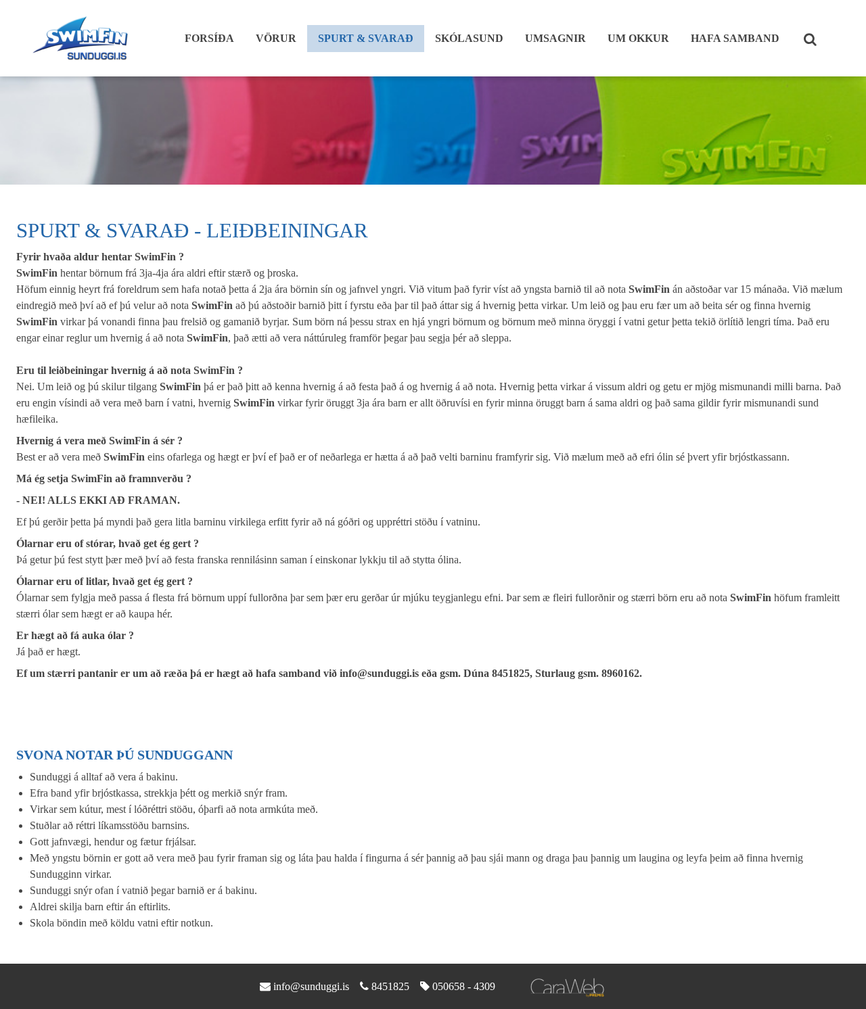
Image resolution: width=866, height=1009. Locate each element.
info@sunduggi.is (311, 986)
